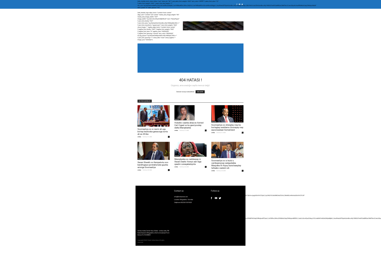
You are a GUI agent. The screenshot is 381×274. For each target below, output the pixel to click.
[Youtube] (239, 4)
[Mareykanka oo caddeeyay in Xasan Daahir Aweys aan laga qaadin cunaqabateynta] (190, 149)
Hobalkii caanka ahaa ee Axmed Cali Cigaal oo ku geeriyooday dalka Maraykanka (188, 125)
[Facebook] (237, 4)
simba (139, 136)
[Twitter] (242, 4)
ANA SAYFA (200, 91)
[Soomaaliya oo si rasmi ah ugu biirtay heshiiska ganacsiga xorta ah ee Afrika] (154, 116)
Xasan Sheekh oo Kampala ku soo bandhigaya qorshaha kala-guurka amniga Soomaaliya (153, 165)
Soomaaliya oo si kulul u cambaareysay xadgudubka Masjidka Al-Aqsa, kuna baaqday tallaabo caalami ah (226, 164)
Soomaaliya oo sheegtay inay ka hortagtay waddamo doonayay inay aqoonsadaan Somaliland (227, 127)
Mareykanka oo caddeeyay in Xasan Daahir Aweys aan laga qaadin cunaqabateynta (187, 161)
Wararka (140, 125)
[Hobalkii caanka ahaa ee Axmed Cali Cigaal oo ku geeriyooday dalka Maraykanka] (190, 112)
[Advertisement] (59, 260)
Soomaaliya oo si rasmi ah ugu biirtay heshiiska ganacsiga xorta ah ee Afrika (153, 131)
